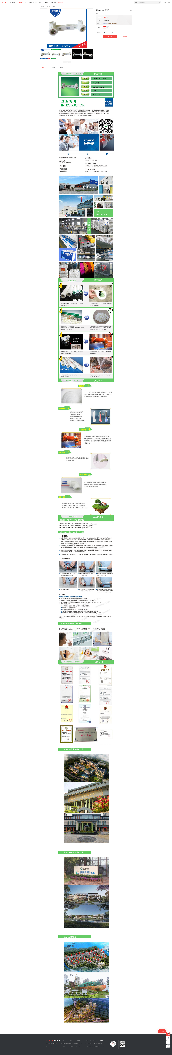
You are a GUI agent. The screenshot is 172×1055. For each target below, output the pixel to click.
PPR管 (53, 6)
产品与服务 (79, 1040)
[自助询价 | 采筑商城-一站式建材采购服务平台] (60, 2)
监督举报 (86, 1040)
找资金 (51, 2)
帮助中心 (94, 1040)
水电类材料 (42, 6)
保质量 (39, 2)
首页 (63, 1040)
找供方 (25, 2)
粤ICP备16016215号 (57, 1046)
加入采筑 (102, 1040)
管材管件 (48, 6)
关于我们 (70, 1040)
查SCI (30, 2)
